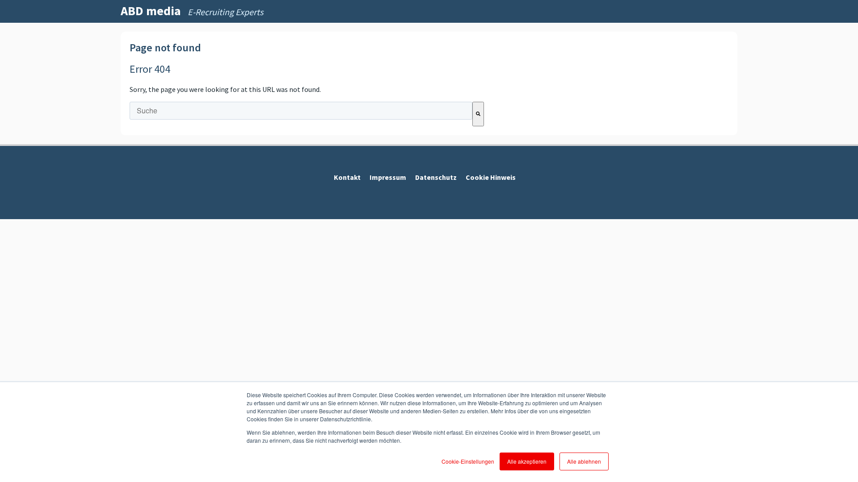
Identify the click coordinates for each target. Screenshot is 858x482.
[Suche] (478, 114)
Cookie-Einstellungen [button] (468, 461)
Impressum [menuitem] (388, 177)
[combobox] (301, 111)
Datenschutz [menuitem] (436, 177)
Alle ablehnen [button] (584, 461)
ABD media (151, 11)
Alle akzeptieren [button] (527, 461)
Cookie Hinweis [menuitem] (491, 177)
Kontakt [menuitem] (347, 177)
